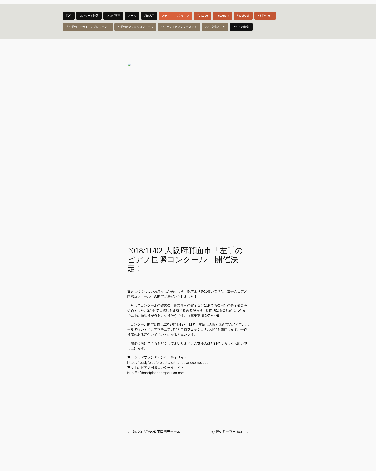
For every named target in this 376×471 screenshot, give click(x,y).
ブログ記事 (113, 15)
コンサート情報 (89, 15)
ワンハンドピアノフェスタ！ (179, 26)
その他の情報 (241, 26)
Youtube (202, 15)
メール (132, 15)
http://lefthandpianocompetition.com (156, 373)
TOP (68, 15)
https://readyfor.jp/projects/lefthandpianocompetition (169, 363)
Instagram (222, 15)
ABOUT (149, 15)
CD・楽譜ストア (215, 26)
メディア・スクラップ (175, 15)
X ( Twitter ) (265, 15)
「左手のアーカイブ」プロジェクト (88, 26)
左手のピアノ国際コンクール (135, 26)
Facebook (243, 15)
